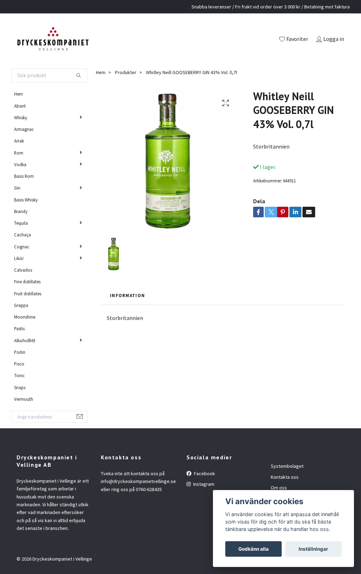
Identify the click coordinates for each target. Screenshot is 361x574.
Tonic (19, 375)
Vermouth (23, 399)
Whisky (20, 117)
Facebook (204, 473)
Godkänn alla (253, 549)
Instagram (203, 484)
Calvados (23, 270)
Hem (18, 94)
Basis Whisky (26, 200)
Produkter (125, 72)
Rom (18, 153)
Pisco (19, 364)
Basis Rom (24, 176)
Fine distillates (27, 281)
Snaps (19, 387)
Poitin (19, 352)
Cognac (21, 246)
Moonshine (24, 317)
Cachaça (22, 234)
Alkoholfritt (24, 340)
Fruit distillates (27, 293)
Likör (19, 258)
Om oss (279, 487)
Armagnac (24, 129)
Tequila (21, 223)
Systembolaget (287, 466)
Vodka (20, 164)
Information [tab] (127, 295)
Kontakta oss (285, 477)
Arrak (19, 141)
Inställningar (313, 549)
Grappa (21, 305)
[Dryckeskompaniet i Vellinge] (52, 39)
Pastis (19, 328)
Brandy (20, 211)
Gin (17, 188)
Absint (20, 106)
